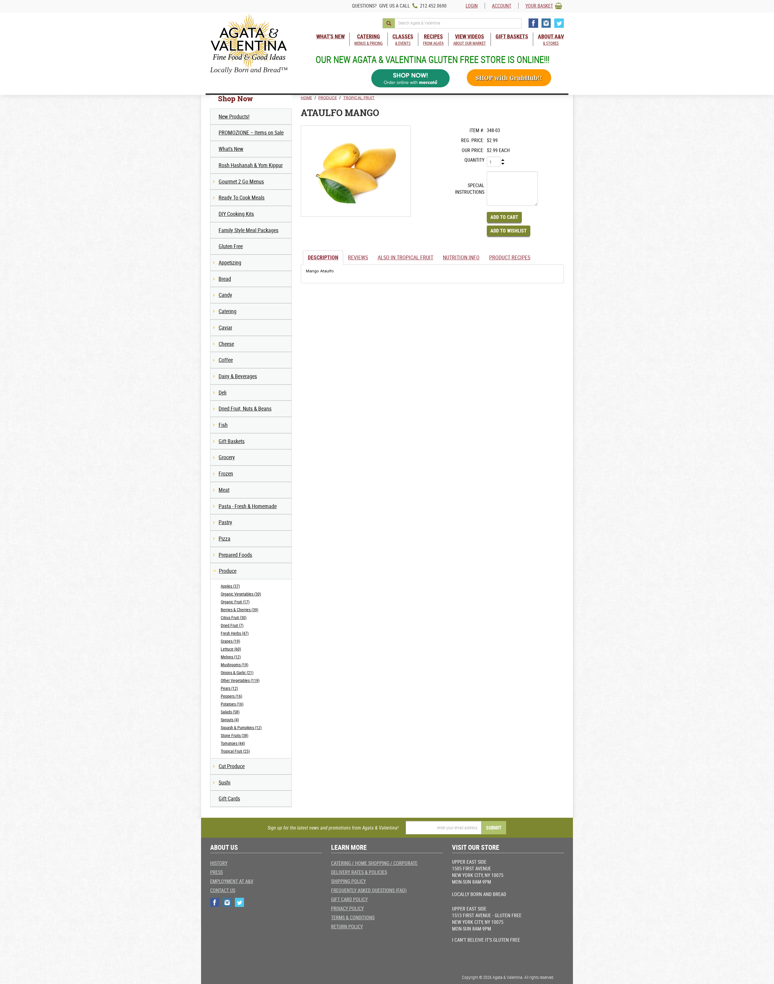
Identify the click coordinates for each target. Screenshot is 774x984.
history (218, 863)
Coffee (226, 359)
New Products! (234, 116)
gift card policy (349, 899)
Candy (225, 294)
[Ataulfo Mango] (355, 171)
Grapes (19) (230, 641)
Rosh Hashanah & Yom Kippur (251, 165)
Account (501, 5)
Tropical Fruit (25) (235, 751)
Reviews (358, 257)
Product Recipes (509, 257)
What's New (231, 148)
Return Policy (347, 926)
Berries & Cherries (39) (239, 609)
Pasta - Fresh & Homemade (248, 506)
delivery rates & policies (359, 872)
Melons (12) (231, 657)
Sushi (224, 782)
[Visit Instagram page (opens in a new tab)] (546, 23)
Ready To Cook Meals (242, 197)
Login (472, 5)
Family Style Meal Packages (248, 230)
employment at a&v (231, 881)
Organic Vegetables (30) (241, 594)
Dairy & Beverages (238, 376)
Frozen (226, 473)
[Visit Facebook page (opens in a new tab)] (533, 23)
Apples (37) (230, 586)
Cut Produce (232, 766)
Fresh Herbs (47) (235, 633)
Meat (224, 489)
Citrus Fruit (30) (233, 617)
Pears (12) (229, 688)
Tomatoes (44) (233, 743)
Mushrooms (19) (234, 664)
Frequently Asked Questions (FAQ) (369, 890)
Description (323, 257)
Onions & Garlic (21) (237, 672)
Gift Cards (229, 798)
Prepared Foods (235, 554)
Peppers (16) (231, 696)
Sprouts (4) (230, 720)
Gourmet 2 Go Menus (241, 181)
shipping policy (348, 881)
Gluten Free (231, 246)
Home (306, 97)
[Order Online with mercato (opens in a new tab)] (410, 78)
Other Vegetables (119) (240, 680)
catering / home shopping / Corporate (374, 863)
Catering (227, 311)
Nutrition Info (461, 257)
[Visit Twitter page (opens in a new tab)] (559, 23)
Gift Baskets (232, 441)
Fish (223, 424)
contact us (222, 890)
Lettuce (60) (231, 649)
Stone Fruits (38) (234, 735)
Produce (227, 570)
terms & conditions (353, 917)
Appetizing (230, 262)
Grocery (227, 457)
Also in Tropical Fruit (405, 257)
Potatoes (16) (232, 704)
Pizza (224, 538)
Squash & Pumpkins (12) (241, 727)
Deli (222, 392)
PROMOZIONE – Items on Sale (251, 132)
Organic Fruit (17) (235, 602)
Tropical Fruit (359, 97)
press (216, 872)
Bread (225, 278)
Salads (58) (230, 712)
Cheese (226, 343)
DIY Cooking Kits (236, 213)
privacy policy (347, 908)
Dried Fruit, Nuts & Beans (245, 408)
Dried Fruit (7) (232, 625)
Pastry (225, 522)
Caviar (225, 327)
